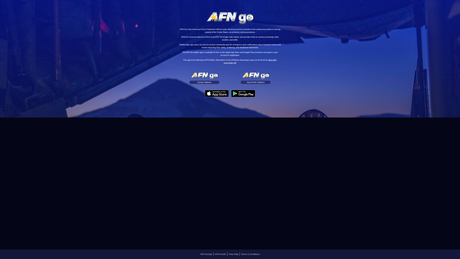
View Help (233, 254)
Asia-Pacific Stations (255, 82)
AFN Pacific (220, 254)
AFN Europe (206, 254)
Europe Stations (204, 82)
